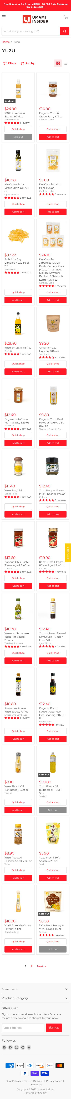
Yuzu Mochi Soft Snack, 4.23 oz (49, 859)
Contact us (36, 1084)
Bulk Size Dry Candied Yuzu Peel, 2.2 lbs (16, 263)
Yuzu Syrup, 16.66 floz (17, 347)
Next (40, 966)
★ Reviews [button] (68, 552)
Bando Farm (11, 493)
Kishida (8, 351)
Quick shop (18, 129)
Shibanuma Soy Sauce (15, 715)
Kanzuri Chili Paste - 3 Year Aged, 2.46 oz (17, 563)
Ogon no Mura (11, 194)
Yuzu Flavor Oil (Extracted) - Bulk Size (50, 790)
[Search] (64, 31)
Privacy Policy (54, 1081)
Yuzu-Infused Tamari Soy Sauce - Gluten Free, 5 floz (52, 637)
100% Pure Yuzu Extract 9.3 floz (14, 114)
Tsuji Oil (8, 793)
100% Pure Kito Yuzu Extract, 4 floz (17, 927)
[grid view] (58, 63)
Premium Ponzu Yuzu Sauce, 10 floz (16, 709)
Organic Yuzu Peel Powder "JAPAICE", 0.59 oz (51, 422)
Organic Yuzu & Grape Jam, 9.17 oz (51, 114)
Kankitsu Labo (11, 119)
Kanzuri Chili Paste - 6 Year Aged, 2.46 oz (52, 563)
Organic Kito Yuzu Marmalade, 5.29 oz (16, 420)
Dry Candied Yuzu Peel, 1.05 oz (50, 186)
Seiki (41, 864)
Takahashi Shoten (13, 643)
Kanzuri (8, 568)
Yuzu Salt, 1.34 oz (15, 490)
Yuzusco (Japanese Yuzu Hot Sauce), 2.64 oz (16, 637)
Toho (7, 864)
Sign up (53, 1027)
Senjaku (43, 932)
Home (6, 41)
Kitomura (9, 425)
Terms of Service (33, 1081)
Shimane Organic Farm (51, 429)
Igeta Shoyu (45, 643)
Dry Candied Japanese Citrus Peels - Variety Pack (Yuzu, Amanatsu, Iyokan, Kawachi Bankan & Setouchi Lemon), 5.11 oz (51, 269)
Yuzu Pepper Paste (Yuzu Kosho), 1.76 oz (52, 492)
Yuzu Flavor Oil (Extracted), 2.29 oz (16, 788)
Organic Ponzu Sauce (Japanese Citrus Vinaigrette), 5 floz (52, 713)
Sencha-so (44, 354)
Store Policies (13, 1081)
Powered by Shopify (35, 1092)
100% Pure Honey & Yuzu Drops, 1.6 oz (51, 927)
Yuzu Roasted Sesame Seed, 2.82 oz (18, 859)
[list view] (65, 63)
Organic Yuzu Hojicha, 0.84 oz (49, 349)
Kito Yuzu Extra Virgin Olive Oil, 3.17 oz (16, 188)
